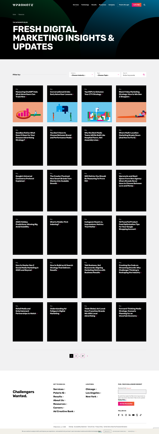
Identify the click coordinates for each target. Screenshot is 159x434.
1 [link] (71, 356)
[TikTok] (141, 415)
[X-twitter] (122, 415)
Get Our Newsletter (126, 403)
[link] (87, 356)
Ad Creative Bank (63, 411)
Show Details (131, 431)
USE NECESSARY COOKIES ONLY (119, 431)
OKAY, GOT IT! (107, 431)
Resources (21, 14)
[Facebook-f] (119, 415)
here (99, 431)
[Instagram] (126, 415)
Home (14, 14)
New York (91, 396)
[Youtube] (133, 415)
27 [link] (83, 356)
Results (57, 396)
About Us (58, 400)
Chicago (90, 389)
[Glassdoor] (137, 415)
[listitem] (28, 103)
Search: (125, 73)
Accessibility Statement (80, 426)
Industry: (73, 73)
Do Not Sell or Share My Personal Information (115, 426)
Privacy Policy (121, 399)
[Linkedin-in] (130, 415)
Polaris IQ (58, 392)
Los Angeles (93, 392)
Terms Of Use (91, 426)
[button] (81, 74)
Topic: (98, 73)
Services (58, 389)
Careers (58, 407)
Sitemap (71, 426)
